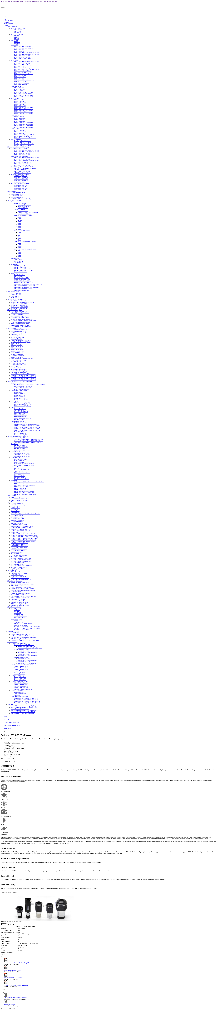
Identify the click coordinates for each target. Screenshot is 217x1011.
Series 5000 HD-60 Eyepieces (22, 230)
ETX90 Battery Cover (20, 489)
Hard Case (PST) (18, 692)
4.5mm (19, 232)
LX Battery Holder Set (20, 477)
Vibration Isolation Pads (17, 337)
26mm (19, 224)
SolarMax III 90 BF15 (24, 658)
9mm (19, 235)
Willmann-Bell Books (13, 631)
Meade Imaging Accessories (14, 581)
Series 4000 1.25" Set (23, 206)
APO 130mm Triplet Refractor (22, 173)
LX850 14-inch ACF (20, 133)
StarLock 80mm (18, 471)
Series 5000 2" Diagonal (20, 272)
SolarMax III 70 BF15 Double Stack (27, 655)
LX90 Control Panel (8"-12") (19, 524)
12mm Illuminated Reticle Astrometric (28, 212)
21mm (19, 255)
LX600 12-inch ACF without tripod (23, 124)
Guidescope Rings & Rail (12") (19, 307)
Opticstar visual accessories (11, 722)
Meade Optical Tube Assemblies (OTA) (18, 147)
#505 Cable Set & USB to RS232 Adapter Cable (27, 628)
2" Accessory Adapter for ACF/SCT (20, 329)
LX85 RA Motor (15, 508)
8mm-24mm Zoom (23, 211)
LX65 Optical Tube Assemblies (19, 148)
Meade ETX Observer (17, 34)
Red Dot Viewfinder (19, 275)
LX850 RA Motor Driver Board (19, 546)
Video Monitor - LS (19, 460)
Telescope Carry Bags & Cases (19, 438)
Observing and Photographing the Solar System (23, 637)
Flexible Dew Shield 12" (21, 448)
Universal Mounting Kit (17, 355)
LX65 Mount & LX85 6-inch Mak (23, 58)
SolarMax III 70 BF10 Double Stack (27, 652)
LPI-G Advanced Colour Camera (20, 578)
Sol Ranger (17, 695)
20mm (19, 223)
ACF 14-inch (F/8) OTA (20, 188)
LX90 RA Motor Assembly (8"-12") (20, 530)
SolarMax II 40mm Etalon (21, 666)
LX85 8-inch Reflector (20, 77)
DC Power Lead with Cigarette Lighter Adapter (23, 320)
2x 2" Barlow (18, 259)
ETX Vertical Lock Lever (21, 486)
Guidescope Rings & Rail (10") (19, 305)
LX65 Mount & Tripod (17, 194)
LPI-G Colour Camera (17, 575)
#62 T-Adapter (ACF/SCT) (18, 594)
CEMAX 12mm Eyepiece (21, 683)
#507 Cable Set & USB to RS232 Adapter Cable (27, 626)
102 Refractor (18, 29)
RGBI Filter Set (15, 297)
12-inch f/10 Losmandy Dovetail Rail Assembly (23, 377)
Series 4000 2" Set (23, 208)
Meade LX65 (14, 45)
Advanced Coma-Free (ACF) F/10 (20, 174)
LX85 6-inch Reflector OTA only (23, 71)
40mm (19, 227)
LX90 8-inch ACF (19, 87)
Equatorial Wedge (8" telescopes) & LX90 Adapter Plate (29, 384)
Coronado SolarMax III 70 (21, 649)
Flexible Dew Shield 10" (21, 447)
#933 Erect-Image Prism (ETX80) (23, 270)
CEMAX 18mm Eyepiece (21, 684)
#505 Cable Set (18, 620)
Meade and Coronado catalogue (12, 970)
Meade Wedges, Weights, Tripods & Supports (19, 381)
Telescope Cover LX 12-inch (22, 456)
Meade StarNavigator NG (18, 28)
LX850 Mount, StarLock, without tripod (25, 138)
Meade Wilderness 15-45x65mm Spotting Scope (24, 706)
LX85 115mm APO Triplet (21, 83)
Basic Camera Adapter (17, 585)
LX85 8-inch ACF (19, 78)
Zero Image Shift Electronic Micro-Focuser (22, 584)
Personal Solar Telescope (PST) (26, 646)
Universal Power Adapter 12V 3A (20, 316)
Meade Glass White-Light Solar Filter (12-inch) (27, 702)
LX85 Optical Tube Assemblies (19, 156)
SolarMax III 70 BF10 (24, 651)
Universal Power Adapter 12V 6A (20, 317)
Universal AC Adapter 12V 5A (19, 311)
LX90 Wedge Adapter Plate (21, 389)
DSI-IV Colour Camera (17, 572)
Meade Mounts (11, 191)
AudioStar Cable (18, 614)
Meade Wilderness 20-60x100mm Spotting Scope (24, 710)
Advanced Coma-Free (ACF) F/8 (20, 183)
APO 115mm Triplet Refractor (22, 171)
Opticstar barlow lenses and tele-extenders (15, 997)
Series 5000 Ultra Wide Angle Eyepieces (25, 241)
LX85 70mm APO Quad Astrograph (24, 80)
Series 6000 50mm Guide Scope (19, 300)
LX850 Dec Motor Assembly (19, 549)
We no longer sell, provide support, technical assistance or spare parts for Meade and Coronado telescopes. (29, 1)
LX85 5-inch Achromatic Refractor (23, 74)
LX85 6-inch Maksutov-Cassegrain (23, 64)
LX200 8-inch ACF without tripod (23, 107)
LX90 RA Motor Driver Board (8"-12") (21, 529)
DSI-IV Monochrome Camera (19, 573)
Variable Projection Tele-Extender (20, 582)
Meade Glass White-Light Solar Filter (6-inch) (26, 698)
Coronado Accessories (17, 690)
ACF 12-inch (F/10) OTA (21, 179)
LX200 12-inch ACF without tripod (23, 110)
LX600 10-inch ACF (20, 116)
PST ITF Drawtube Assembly (19, 555)
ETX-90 (16, 37)
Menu (4, 16)
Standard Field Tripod (17, 352)
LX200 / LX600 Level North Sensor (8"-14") (23, 533)
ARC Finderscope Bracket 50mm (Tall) (24, 285)
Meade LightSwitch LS (17, 40)
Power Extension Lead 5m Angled (20, 323)
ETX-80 (16, 36)
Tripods (13, 407)
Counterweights (15, 401)
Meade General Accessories (14, 328)
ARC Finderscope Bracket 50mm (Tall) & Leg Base (28, 284)
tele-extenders (7, 728)
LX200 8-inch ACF (19, 99)
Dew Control (14, 444)
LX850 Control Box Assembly (19, 547)
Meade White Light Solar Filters (19, 696)
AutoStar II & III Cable (20, 616)
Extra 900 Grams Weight (17, 334)
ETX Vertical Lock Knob (21, 483)
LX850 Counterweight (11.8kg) (22, 406)
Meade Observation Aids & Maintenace (18, 436)
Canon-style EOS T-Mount (18, 599)
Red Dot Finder (18, 276)
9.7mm (19, 218)
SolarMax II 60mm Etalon (21, 667)
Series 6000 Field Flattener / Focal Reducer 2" (23, 588)
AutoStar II (17, 611)
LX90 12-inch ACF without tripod (23, 96)
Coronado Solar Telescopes (18, 643)
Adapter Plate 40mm (19, 671)
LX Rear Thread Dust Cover (22, 473)
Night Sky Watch (8, 23)
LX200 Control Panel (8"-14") (19, 532)
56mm (19, 229)
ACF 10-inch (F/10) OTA (21, 177)
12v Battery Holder (19, 476)
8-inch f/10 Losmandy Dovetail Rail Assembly (23, 374)
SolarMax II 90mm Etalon (21, 669)
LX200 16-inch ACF (20, 106)
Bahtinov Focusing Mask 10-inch (20, 604)
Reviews (6, 22)
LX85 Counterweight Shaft (18, 364)
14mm (19, 246)
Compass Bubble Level (20, 459)
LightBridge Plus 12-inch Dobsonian (24, 144)
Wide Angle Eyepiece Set (24, 205)
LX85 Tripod (14, 366)
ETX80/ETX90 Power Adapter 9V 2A (21, 326)
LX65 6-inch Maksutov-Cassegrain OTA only (26, 54)
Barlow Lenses (15, 258)
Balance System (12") (17, 346)
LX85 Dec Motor (15, 509)
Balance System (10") (17, 345)
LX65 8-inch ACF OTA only (22, 57)
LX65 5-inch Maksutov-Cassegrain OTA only (26, 52)
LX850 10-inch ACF (20, 130)
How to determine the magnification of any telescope (18, 963)
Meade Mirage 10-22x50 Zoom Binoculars (22, 713)
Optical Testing (15, 632)
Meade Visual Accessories (14, 200)
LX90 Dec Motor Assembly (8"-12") (21, 527)
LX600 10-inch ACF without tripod (23, 122)
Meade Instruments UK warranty (13, 977)
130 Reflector (18, 31)
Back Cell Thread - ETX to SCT (19, 500)
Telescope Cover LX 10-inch (22, 454)
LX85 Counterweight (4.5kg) (22, 403)
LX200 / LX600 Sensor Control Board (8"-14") (24, 535)
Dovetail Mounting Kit (17, 354)
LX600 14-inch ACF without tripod (23, 125)
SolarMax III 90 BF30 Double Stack (27, 663)
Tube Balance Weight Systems (19, 390)
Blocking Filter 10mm (20, 677)
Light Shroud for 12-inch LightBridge (21, 342)
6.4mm (19, 217)
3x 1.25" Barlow (18, 262)
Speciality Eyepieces (19, 209)
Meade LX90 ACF (16, 86)
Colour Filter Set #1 (16, 293)
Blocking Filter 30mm (20, 680)
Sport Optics (10, 704)
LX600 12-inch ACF (20, 118)
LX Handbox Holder (20, 617)
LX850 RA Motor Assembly (18, 550)
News (5, 19)
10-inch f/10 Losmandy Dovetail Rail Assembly (23, 375)
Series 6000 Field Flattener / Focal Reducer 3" (23, 590)
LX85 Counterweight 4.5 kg (18, 331)
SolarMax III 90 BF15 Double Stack (27, 660)
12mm (19, 237)
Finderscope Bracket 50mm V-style (23, 282)
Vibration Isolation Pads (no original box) (22, 358)
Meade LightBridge (16, 139)
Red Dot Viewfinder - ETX (21, 278)
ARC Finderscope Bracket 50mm (23, 288)
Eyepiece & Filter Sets (20, 203)
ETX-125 (16, 39)
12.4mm (20, 220)
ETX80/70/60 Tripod (20, 416)
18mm (19, 238)
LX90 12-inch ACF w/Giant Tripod (23, 92)
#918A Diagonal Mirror (20, 265)
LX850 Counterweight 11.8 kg (19, 332)
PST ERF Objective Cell (17, 556)
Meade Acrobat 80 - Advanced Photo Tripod (23, 712)
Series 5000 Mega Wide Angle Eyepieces (25, 249)
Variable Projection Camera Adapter (20, 593)
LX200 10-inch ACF (20, 101)
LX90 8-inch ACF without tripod (23, 93)
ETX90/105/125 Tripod (20, 415)
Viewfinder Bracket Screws (18, 360)
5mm (19, 250)
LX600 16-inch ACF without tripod (23, 127)
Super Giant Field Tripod (21, 412)
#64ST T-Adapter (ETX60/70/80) (20, 597)
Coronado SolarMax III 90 (21, 657)
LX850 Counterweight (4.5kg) (22, 404)
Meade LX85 (14, 60)
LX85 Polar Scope (16, 591)
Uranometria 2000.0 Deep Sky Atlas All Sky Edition (25, 640)
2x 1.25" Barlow (18, 261)
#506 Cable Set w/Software (21, 629)
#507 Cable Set (18, 622)
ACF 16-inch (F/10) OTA (21, 182)
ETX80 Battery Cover (20, 488)
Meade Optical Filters (13, 291)
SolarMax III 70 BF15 (24, 654)
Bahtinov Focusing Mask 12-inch (20, 605)
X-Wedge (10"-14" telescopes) (19, 369)
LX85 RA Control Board (17, 520)
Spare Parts (14, 480)
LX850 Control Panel (16, 552)
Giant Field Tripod (16, 367)
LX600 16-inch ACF (20, 121)
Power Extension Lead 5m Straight (20, 322)
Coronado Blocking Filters (18, 675)
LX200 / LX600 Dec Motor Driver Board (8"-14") (24, 538)
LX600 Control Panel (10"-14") (19, 543)
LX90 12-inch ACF (19, 90)
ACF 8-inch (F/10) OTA (20, 176)
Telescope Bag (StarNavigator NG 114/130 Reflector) (28, 441)
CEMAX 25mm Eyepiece (21, 686)
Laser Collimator (18, 468)
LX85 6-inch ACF (19, 66)
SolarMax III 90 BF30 (24, 661)
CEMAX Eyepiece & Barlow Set (23, 689)
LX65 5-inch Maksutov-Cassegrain (23, 46)
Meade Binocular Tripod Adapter (20, 709)
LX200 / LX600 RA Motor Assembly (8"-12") (23, 541)
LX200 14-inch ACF (20, 104)
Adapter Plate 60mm (19, 672)
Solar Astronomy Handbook (18, 639)
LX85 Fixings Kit (15, 506)
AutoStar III (17, 613)
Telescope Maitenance (17, 466)
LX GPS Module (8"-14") (18, 505)
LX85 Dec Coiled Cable (17, 518)
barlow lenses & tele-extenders (12, 725)
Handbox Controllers (16, 608)
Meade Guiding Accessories (14, 299)
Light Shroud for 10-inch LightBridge (21, 340)
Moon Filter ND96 (16, 294)
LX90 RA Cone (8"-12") (17, 523)
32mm (19, 226)
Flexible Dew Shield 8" (20, 445)
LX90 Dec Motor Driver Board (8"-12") (22, 526)
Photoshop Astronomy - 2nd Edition (20, 634)
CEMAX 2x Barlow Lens (21, 687)
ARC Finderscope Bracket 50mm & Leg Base (26, 287)
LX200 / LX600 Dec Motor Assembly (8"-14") (23, 540)
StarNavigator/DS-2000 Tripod (22, 418)
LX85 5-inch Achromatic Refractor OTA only (26, 69)
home (5, 716)
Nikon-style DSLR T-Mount (18, 600)
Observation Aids (15, 457)
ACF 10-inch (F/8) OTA (20, 186)
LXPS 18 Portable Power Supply (20, 313)
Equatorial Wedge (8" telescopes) (23, 386)
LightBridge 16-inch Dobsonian (22, 145)
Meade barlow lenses (9, 1004)
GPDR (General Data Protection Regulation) (16, 985)
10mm (19, 252)
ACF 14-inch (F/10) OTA (21, 180)
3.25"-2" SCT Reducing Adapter (19, 371)
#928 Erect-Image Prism (20, 267)
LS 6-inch (17, 42)
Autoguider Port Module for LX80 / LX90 (22, 302)
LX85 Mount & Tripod (20, 84)
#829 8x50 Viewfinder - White (22, 281)
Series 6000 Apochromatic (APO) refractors (22, 166)
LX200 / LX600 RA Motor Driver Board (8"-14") (24, 537)
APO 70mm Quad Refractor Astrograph (25, 168)
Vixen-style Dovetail (16, 339)
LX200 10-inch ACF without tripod (23, 109)
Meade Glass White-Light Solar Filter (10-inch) (27, 701)
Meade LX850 (15, 128)
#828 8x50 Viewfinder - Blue (22, 279)
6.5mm (19, 233)
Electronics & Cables (16, 619)
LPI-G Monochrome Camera (18, 576)
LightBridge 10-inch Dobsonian (22, 141)
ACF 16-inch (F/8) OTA (20, 189)
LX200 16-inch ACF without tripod (23, 113)
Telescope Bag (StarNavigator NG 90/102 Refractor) (28, 439)
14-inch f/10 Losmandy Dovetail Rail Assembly (23, 378)
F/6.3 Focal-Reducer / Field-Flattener (21, 587)
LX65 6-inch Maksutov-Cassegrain (23, 48)
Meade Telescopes (12, 26)
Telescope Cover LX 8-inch (21, 453)
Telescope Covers (15, 451)
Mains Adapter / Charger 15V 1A (20, 325)
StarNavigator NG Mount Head (19, 567)
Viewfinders (14, 273)
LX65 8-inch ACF (19, 51)
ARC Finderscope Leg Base (21, 290)
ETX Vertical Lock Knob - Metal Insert (24, 485)
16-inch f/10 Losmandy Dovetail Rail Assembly (23, 380)
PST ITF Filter (15, 553)
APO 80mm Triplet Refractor (22, 170)
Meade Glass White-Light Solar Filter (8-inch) (26, 699)
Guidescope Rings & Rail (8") (19, 304)
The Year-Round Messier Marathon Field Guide (23, 635)
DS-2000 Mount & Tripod (18, 192)
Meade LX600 (15, 115)
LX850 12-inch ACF (20, 131)
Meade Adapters (11, 495)
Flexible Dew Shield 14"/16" (18, 363)
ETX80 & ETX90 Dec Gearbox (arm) (24, 491)
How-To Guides (8, 20)
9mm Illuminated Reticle (24, 214)
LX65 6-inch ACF (19, 49)
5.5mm (19, 243)
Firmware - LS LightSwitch (18, 372)
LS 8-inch (17, 43)
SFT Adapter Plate (19, 419)
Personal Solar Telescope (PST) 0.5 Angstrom (30, 648)
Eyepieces (13, 202)
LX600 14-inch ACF (20, 119)
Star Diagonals (15, 264)
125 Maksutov (18, 32)
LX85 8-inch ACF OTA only (22, 68)
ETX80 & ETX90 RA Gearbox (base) (24, 492)
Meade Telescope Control (14, 607)
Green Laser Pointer (19, 462)
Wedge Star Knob (15, 512)
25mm (19, 240)
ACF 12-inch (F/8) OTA (20, 185)
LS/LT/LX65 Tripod (16, 336)
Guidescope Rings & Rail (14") (19, 308)
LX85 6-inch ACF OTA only (22, 63)
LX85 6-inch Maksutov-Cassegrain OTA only (26, 61)
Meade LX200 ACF (16, 98)
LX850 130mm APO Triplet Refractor (24, 135)
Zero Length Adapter (20, 693)
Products (6, 25)
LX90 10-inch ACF (19, 89)
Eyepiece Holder (15, 497)
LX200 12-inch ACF (20, 103)
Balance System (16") (17, 349)
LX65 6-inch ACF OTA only (22, 55)
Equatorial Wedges (16, 383)
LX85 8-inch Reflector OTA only (23, 72)
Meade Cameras (11, 570)
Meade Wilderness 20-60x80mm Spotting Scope (24, 707)
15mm (19, 221)
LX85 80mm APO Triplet (21, 81)
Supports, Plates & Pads (17, 421)
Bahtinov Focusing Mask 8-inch (19, 602)
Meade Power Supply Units (14, 310)
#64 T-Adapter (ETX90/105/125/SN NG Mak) (23, 596)
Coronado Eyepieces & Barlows (19, 681)
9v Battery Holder (16, 361)
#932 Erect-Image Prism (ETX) (22, 269)
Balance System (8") (16, 343)
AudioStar (17, 610)
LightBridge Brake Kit (17, 568)
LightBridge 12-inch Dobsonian (22, 142)
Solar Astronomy (12, 642)
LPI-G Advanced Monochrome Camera (21, 579)
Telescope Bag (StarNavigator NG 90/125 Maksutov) (28, 442)
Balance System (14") (17, 348)
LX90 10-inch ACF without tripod (23, 95)
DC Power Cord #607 (17, 314)
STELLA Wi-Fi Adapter (20, 625)
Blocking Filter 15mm (20, 678)
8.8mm (19, 244)
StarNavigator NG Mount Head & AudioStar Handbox (29, 482)
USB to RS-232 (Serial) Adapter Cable (24, 623)
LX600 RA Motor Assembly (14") (20, 544)
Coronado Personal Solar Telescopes (24, 645)
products (6, 719)
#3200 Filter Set (15, 296)
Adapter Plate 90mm (19, 674)
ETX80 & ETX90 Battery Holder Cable (25, 494)
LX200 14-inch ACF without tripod (23, 112)
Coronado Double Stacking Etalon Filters (22, 664)
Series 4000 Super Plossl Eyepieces (23, 215)
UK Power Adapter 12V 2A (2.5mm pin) (22, 319)
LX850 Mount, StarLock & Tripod (23, 136)
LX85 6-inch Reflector (20, 75)
